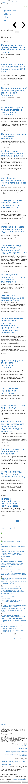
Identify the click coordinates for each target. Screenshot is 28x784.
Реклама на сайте (23, 748)
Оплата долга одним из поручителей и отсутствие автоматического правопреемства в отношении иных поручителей (13, 325)
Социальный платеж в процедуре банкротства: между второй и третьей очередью (13, 48)
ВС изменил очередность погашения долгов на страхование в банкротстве (14, 111)
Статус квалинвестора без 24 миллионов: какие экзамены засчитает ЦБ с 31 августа (13, 573)
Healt (9, 638)
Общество (6, 17)
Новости (6, 9)
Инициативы (7, 19)
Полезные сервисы (5, 33)
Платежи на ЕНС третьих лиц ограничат (14, 406)
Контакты (25, 749)
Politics (2, 638)
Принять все (3, 781)
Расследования (7, 14)
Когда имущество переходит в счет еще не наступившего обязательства (13, 278)
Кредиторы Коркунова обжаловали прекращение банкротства (12, 364)
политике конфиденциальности (19, 779)
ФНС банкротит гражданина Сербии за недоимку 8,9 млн (12, 298)
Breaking (19, 638)
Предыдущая (4, 528)
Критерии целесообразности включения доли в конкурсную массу (10, 502)
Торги (5, 13)
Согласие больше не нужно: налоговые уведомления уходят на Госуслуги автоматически (13, 554)
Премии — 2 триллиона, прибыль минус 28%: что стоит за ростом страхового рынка (13, 610)
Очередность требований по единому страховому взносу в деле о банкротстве (14, 91)
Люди (5, 16)
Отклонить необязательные (14, 781)
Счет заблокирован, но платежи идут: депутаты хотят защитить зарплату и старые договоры (12, 564)
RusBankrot (3, 2)
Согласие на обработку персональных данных (16, 754)
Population (23, 638)
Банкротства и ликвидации (10, 10)
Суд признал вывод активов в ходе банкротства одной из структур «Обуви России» (14, 249)
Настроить (24, 781)
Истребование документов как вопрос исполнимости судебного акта (13, 181)
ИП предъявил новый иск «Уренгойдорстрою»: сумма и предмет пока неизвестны (12, 630)
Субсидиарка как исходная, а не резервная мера (9, 390)
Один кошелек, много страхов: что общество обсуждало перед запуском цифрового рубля (12, 591)
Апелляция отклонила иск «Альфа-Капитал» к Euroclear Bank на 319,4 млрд (13, 68)
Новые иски (6, 11)
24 (12, 520)
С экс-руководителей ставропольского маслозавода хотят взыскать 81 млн (11, 204)
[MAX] (24, 6)
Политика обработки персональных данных (16, 751)
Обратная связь (23, 747)
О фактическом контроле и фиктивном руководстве (13, 136)
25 (15, 520)
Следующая (11, 528)
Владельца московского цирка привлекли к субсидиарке (13, 451)
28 (22, 520)
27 (20, 520)
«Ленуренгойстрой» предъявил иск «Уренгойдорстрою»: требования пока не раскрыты (13, 620)
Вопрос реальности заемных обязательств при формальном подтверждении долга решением (12, 426)
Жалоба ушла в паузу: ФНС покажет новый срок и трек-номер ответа (12, 600)
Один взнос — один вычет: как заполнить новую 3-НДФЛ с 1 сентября (13, 582)
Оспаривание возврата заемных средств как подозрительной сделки (13, 229)
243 (2, 522)
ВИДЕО (5, 20)
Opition (6, 638)
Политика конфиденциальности (19, 752)
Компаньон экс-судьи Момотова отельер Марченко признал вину (13, 474)
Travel (12, 638)
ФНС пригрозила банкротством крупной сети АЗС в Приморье (12, 153)
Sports (15, 638)
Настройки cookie (23, 755)
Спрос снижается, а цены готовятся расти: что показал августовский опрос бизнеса (14, 545)
